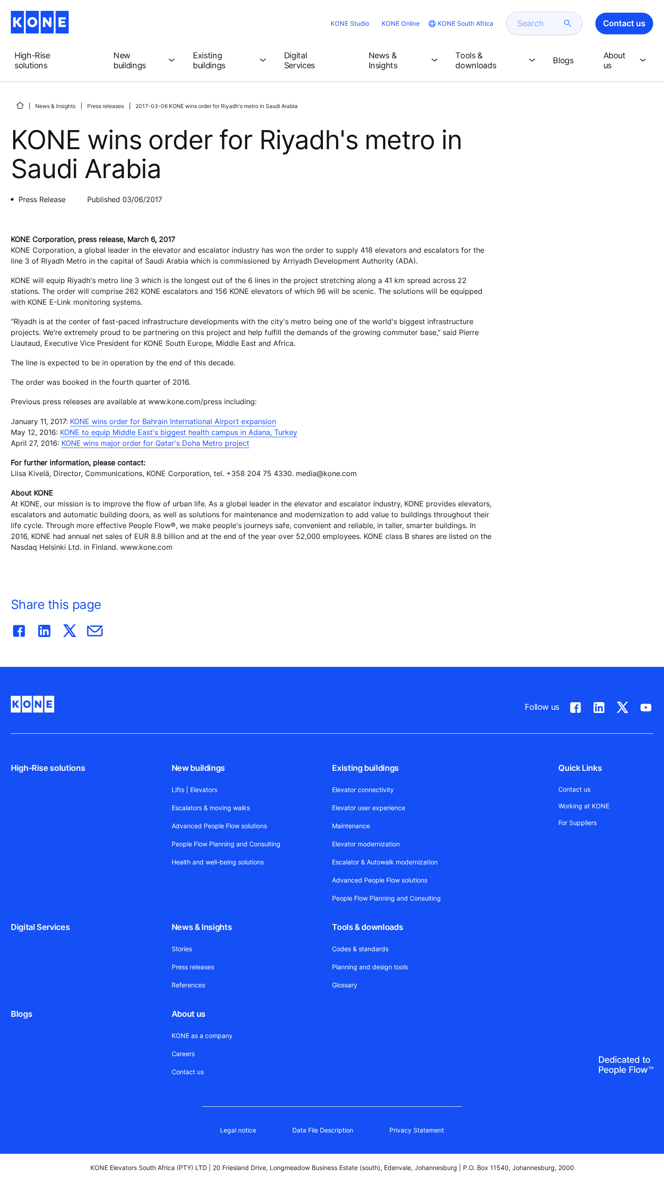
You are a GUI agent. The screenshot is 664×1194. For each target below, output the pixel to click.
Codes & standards (360, 949)
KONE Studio (350, 23)
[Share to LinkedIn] (44, 629)
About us (189, 1014)
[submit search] (567, 23)
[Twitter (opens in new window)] (622, 705)
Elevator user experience (368, 808)
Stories (182, 949)
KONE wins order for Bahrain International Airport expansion (173, 421)
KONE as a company (202, 1035)
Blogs (21, 1014)
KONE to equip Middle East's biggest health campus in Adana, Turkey (178, 432)
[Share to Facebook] (19, 629)
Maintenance (351, 826)
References (188, 985)
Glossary (344, 985)
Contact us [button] (624, 23)
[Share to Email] (95, 629)
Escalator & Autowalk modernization (385, 862)
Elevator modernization (366, 844)
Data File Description (322, 1130)
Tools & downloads (367, 927)
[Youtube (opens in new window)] (646, 705)
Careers (183, 1053)
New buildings (198, 768)
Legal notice (238, 1130)
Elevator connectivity (363, 789)
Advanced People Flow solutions (219, 826)
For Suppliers (577, 822)
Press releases (105, 106)
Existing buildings (365, 768)
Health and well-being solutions (218, 862)
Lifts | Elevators (194, 789)
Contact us (188, 1072)
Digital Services (40, 927)
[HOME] (19, 105)
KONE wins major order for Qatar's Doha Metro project (155, 443)
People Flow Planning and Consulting (226, 844)
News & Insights (55, 106)
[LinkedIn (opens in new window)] (599, 705)
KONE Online (401, 23)
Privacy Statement (416, 1130)
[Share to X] (69, 629)
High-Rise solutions (48, 768)
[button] (56, 61)
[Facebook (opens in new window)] (575, 705)
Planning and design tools (370, 967)
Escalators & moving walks (211, 808)
